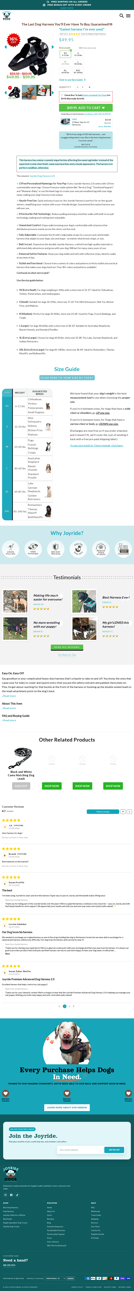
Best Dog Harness (10, 1207)
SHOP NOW (67, 8)
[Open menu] (128, 16)
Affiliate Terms (110, 1287)
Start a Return (53, 1242)
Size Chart (95, 1227)
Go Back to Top (67, 654)
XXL (78, 71)
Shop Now (52, 786)
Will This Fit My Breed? (56, 1246)
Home (49, 1207)
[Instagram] (5, 1195)
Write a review (103, 811)
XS (65, 54)
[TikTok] (17, 1195)
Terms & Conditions (93, 1287)
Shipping (94, 1219)
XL (65, 71)
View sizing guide (89, 48)
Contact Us (95, 1230)
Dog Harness (8, 1211)
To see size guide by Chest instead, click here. (96, 445)
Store (49, 1215)
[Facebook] (11, 1195)
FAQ (92, 1207)
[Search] (122, 16)
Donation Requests (55, 1227)
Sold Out (21, 786)
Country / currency (35, 1278)
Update (70, 1278)
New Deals (7, 1219)
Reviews (50, 1219)
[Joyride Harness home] (7, 15)
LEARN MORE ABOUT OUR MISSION (67, 1107)
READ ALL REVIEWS (67, 647)
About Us (51, 1211)
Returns (94, 1223)
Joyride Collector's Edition (14, 1215)
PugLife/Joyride (97, 1234)
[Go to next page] (74, 1006)
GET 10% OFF (114, 1150)
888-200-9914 (9, 1265)
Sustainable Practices (56, 1230)
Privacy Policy (77, 1287)
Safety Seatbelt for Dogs (94, 95)
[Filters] (123, 811)
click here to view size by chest (67, 377)
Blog (49, 1223)
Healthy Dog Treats (11, 1227)
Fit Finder (95, 1238)
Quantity (65, 87)
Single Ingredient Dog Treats (15, 1223)
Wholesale (95, 1211)
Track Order (96, 1215)
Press (49, 1238)
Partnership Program (56, 1234)
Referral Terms (125, 1287)
